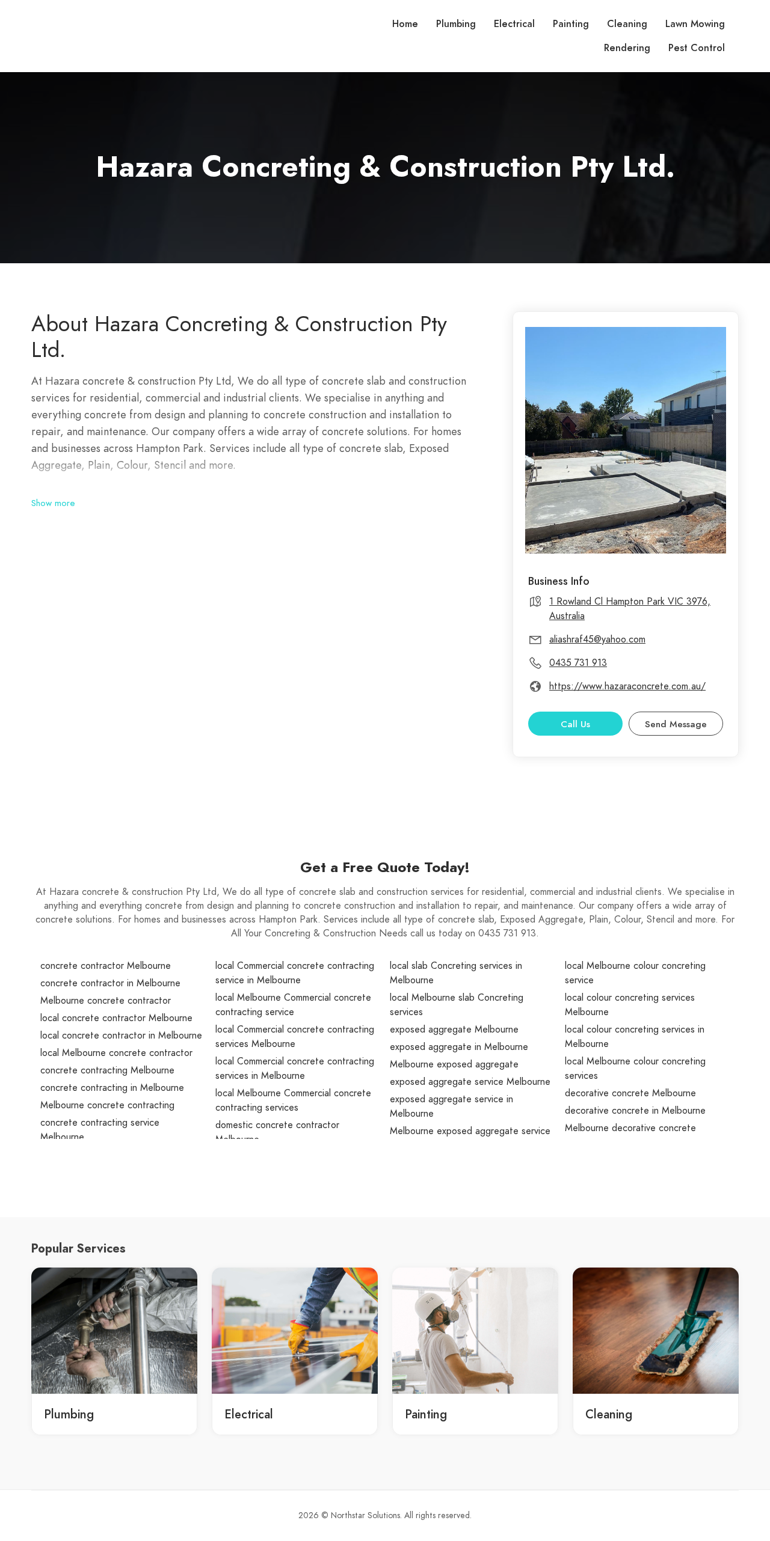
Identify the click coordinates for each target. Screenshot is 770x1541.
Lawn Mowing (695, 24)
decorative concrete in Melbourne (635, 1110)
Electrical (514, 24)
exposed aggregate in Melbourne (459, 1047)
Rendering (627, 48)
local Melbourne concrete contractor (116, 1053)
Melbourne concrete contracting (107, 1105)
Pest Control (696, 48)
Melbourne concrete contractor (105, 1000)
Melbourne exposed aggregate (454, 1064)
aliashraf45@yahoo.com (597, 639)
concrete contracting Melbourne (107, 1070)
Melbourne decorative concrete (630, 1128)
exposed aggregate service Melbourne (470, 1081)
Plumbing (456, 24)
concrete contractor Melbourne (105, 965)
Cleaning (627, 24)
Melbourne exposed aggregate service (470, 1131)
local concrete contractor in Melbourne (121, 1035)
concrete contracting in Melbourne (112, 1087)
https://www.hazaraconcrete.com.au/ (627, 686)
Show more (53, 503)
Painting (571, 24)
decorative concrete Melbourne (630, 1093)
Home (405, 24)
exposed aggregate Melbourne (454, 1029)
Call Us (575, 724)
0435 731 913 (578, 663)
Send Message (676, 724)
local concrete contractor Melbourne (116, 1018)
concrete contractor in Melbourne (110, 983)
